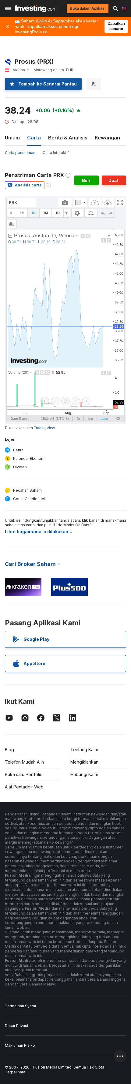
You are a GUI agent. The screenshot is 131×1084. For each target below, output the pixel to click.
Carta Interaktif (56, 152)
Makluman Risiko (20, 1045)
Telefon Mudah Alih (24, 761)
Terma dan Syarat (20, 1006)
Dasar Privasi (16, 1025)
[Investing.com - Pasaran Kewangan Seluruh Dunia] (35, 8)
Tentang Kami (84, 749)
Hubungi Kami (84, 774)
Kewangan (107, 138)
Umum (12, 138)
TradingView (44, 428)
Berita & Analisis (67, 138)
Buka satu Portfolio (24, 774)
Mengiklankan (84, 761)
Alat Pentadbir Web (24, 786)
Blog (9, 749)
